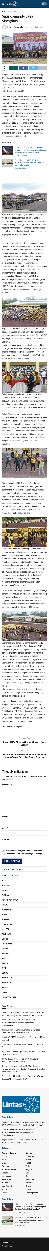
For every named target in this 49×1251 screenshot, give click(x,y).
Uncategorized (9, 997)
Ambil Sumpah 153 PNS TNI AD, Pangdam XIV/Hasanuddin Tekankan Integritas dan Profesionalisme (31, 162)
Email (5, 828)
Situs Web (6, 839)
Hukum (5, 905)
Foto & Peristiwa (10, 900)
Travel (5, 988)
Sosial (5, 973)
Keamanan (7, 910)
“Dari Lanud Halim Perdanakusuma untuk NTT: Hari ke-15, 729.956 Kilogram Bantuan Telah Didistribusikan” (30, 150)
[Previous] (22, 175)
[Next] (27, 175)
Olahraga (6, 934)
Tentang (5, 1242)
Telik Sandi (7, 983)
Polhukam (7, 944)
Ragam (5, 963)
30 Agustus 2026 (21, 155)
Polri (4, 958)
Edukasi (5, 885)
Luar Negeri (7, 924)
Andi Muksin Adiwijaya (18, 27)
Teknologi (7, 978)
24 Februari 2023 (37, 27)
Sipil (4, 968)
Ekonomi (6, 895)
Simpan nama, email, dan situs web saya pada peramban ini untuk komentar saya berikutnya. (23, 852)
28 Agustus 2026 (21, 168)
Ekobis (5, 890)
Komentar (7, 784)
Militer (5, 929)
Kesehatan (7, 915)
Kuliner (5, 919)
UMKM (5, 992)
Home (4, 11)
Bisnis (5, 881)
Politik (5, 949)
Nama (5, 816)
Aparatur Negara (13, 11)
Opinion (5, 939)
